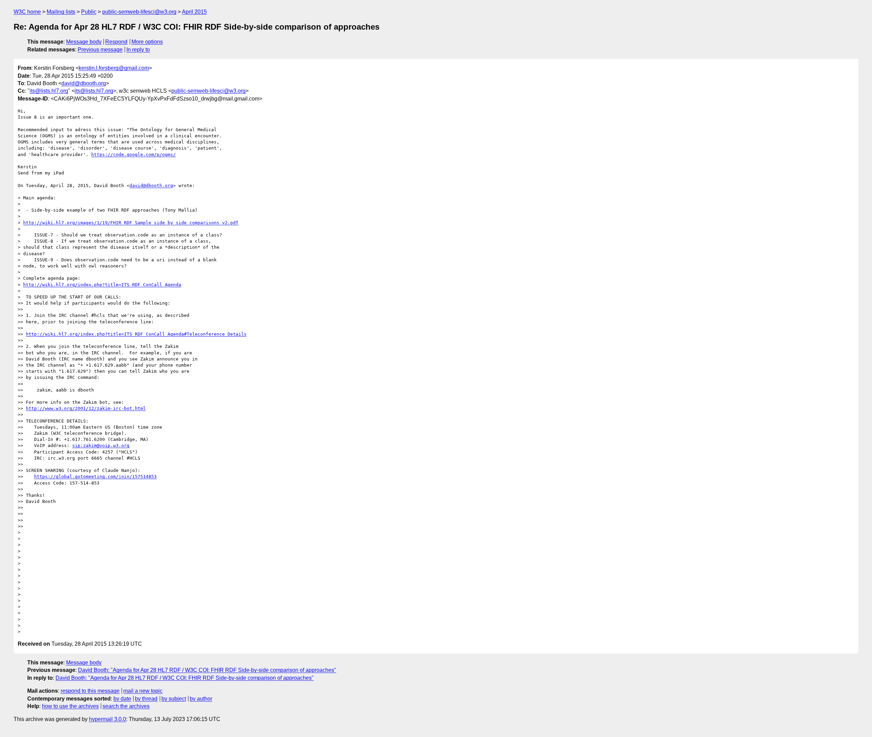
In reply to (138, 49)
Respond (116, 42)
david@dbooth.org (83, 83)
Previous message (100, 49)
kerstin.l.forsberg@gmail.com (114, 68)
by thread (146, 699)
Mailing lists (61, 12)
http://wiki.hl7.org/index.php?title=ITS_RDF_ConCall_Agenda (102, 284)
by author (201, 699)
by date (122, 699)
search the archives (126, 706)
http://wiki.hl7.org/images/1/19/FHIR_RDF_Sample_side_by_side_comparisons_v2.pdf (130, 222)
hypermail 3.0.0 (107, 719)
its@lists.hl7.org (49, 91)
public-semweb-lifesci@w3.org (139, 12)
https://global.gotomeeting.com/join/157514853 (95, 476)
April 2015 (194, 12)
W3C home (27, 12)
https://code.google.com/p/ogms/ (133, 154)
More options (147, 42)
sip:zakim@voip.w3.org (100, 445)
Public (88, 12)
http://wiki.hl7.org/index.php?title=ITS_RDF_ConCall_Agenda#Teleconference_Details (136, 334)
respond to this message (90, 691)
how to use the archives (70, 706)
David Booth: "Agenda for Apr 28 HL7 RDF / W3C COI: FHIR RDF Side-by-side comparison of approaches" (207, 670)
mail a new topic (142, 691)
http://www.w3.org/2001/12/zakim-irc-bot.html (86, 408)
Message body (84, 42)
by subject (173, 699)
